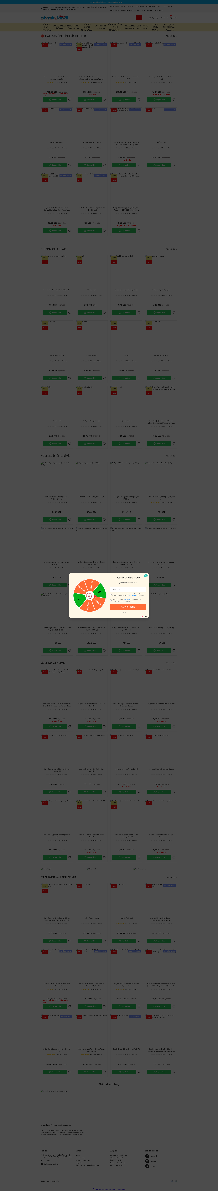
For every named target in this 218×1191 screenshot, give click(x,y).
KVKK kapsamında (128, 599)
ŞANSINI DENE (128, 607)
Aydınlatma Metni (133, 595)
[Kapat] (146, 575)
